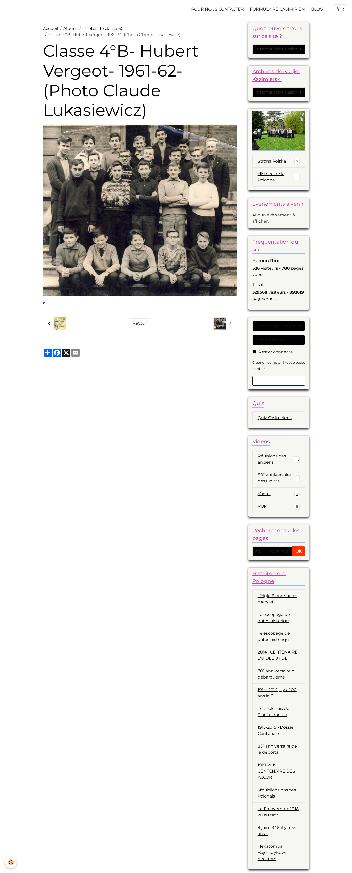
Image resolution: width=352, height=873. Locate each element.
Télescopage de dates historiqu (274, 617)
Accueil (50, 28)
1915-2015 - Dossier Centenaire (276, 730)
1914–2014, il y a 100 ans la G (277, 692)
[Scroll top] (341, 862)
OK (299, 551)
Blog (317, 9)
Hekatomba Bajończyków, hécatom (272, 852)
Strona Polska (278, 161)
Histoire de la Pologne (278, 176)
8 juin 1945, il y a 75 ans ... (277, 830)
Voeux (278, 493)
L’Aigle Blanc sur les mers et (277, 598)
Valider (279, 380)
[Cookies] (11, 862)
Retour (139, 323)
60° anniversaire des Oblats (278, 478)
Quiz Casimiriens (275, 417)
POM (278, 506)
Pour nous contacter (217, 9)
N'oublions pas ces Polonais (277, 793)
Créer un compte (266, 363)
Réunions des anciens (278, 459)
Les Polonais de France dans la (273, 711)
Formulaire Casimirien (277, 9)
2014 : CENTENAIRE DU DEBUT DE (278, 655)
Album (70, 28)
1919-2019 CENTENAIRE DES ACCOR (276, 771)
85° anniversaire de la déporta (277, 749)
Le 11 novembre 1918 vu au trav (278, 811)
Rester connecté (275, 352)
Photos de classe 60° (104, 28)
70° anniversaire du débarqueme (277, 674)
